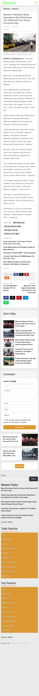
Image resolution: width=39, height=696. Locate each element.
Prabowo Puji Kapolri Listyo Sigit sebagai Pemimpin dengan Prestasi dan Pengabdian (25, 361)
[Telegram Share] (25, 298)
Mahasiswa (6, 576)
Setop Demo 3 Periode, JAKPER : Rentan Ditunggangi (19, 253)
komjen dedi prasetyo (9, 567)
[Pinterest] (26, 274)
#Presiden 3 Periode (11, 230)
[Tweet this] (12, 298)
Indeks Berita (15, 643)
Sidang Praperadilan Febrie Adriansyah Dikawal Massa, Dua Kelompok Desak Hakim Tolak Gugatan (10, 455)
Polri (4, 535)
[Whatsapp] (6, 302)
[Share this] (6, 298)
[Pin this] (19, 298)
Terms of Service (25, 643)
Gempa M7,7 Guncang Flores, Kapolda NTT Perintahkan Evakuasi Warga (24, 351)
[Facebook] (16, 274)
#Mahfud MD (7, 539)
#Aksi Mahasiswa (18, 222)
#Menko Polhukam (8, 548)
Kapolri (5, 544)
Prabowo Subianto (8, 571)
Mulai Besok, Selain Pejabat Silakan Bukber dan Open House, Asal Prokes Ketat (28, 287)
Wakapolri (6, 553)
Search (3, 475)
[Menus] (36, 2)
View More (19, 466)
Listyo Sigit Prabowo (9, 562)
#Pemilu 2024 (7, 557)
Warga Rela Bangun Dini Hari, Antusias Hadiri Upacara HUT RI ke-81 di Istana (25, 324)
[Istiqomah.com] (9, 2)
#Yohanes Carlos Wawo (11, 234)
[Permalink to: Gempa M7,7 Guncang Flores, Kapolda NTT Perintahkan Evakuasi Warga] (8, 352)
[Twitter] (21, 274)
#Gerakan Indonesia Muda (12, 226)
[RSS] (7, 277)
